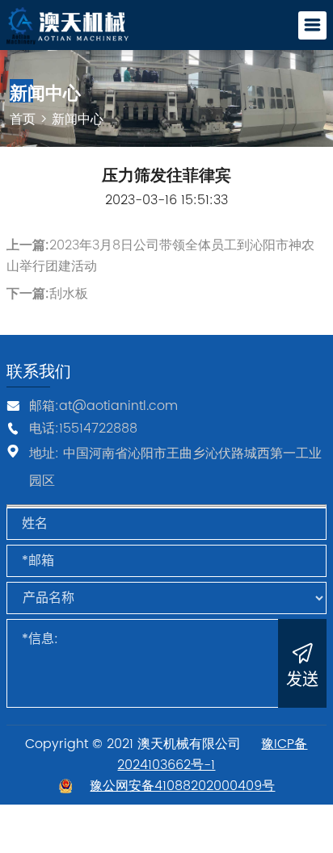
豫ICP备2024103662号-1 (212, 755)
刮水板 (68, 293)
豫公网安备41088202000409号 (182, 786)
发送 (302, 679)
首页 (23, 119)
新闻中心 (77, 119)
